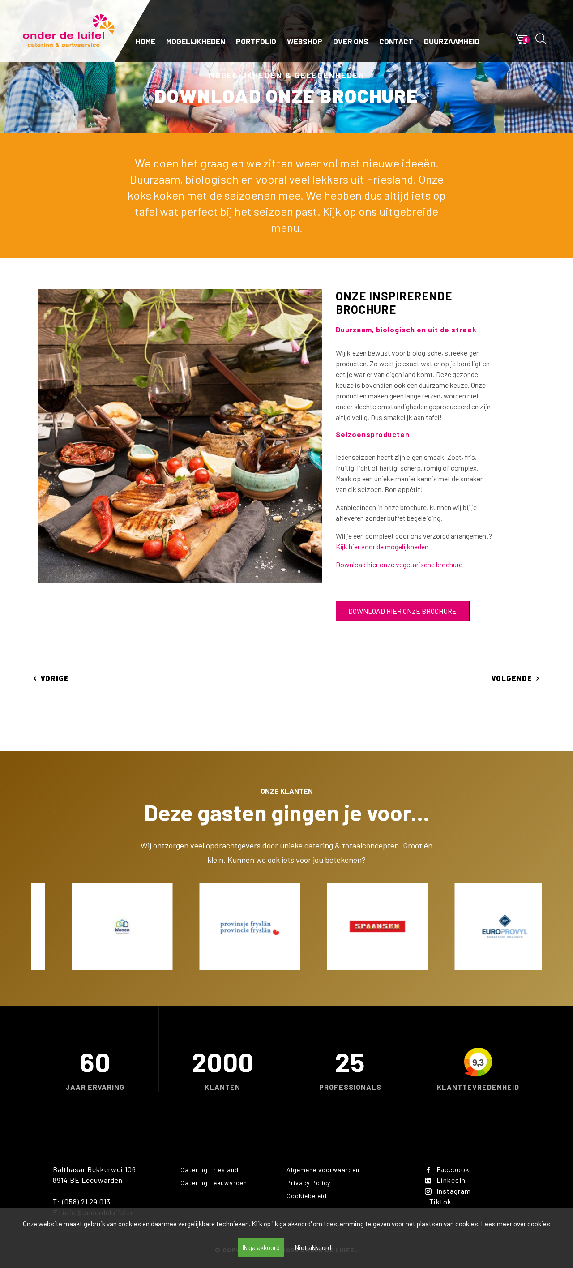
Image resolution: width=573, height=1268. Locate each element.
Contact (396, 41)
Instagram (453, 1191)
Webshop (304, 41)
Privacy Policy (308, 1183)
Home (145, 41)
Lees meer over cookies (515, 1224)
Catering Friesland (209, 1170)
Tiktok (440, 1201)
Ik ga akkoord (261, 1247)
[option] (95, 926)
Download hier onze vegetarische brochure (399, 564)
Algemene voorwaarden (322, 1170)
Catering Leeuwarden (213, 1183)
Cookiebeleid (306, 1195)
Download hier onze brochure (402, 611)
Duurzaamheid (451, 41)
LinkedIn (451, 1180)
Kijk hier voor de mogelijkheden (382, 546)
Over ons (350, 41)
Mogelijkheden (195, 41)
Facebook (453, 1169)
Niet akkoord (313, 1247)
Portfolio (256, 41)
